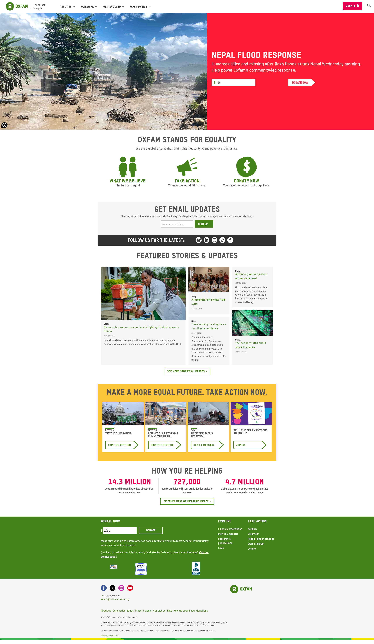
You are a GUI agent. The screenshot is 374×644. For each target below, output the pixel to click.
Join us (241, 445)
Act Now (252, 528)
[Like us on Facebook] (230, 240)
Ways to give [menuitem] (138, 6)
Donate (350, 5)
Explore (224, 521)
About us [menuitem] (66, 6)
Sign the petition (119, 445)
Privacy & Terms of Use (109, 635)
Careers (147, 610)
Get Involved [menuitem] (112, 6)
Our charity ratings (123, 610)
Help (169, 610)
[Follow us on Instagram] (214, 240)
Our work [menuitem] (87, 6)
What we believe (128, 181)
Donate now (246, 181)
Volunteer (253, 533)
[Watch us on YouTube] (130, 588)
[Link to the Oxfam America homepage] (15, 6)
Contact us (159, 610)
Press (138, 610)
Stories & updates (228, 533)
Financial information (230, 528)
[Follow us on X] (112, 588)
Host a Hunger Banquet (261, 538)
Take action (187, 181)
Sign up (203, 224)
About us (106, 610)
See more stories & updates (186, 371)
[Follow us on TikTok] (222, 240)
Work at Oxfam (256, 543)
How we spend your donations (191, 610)
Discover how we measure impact (185, 501)
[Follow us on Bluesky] (199, 240)
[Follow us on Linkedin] (206, 240)
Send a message (204, 445)
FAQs (221, 547)
